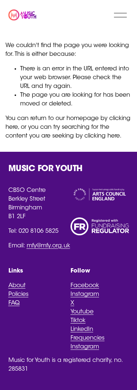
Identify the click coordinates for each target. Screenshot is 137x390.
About (17, 286)
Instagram (85, 294)
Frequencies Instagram (87, 342)
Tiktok (78, 321)
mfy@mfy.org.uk (48, 246)
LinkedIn (82, 329)
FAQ (14, 303)
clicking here (102, 136)
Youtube (82, 312)
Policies (18, 294)
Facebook (85, 286)
